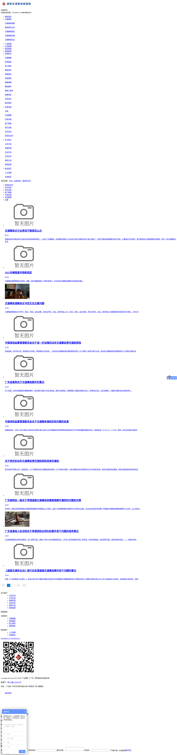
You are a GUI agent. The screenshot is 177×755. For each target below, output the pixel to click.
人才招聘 (8, 173)
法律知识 (8, 53)
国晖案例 (8, 51)
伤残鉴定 (8, 62)
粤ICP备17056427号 (14, 682)
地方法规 (8, 127)
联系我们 (8, 168)
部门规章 (8, 123)
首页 (3, 585)
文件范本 (8, 131)
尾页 (24, 585)
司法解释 (8, 115)
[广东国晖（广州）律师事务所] (88, 4)
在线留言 (8, 177)
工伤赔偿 (8, 46)
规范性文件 (9, 136)
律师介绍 (8, 160)
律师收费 (8, 164)
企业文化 (8, 152)
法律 (6, 111)
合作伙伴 (8, 156)
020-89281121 (5, 638)
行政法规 (8, 119)
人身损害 (8, 44)
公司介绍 (8, 144)
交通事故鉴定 (10, 31)
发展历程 (8, 148)
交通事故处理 (10, 35)
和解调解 (8, 82)
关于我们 (8, 140)
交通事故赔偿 (10, 23)
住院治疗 (8, 99)
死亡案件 (8, 66)
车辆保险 (8, 78)
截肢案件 (8, 86)
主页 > (11, 181)
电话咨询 (8, 693)
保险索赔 (8, 49)
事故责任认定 (10, 27)
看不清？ (128, 750)
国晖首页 (8, 17)
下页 (18, 585)
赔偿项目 (8, 95)
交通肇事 (8, 58)
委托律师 (8, 103)
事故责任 (8, 70)
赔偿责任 (8, 74)
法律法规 (8, 107)
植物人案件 (9, 90)
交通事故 (8, 19)
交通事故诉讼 (10, 40)
